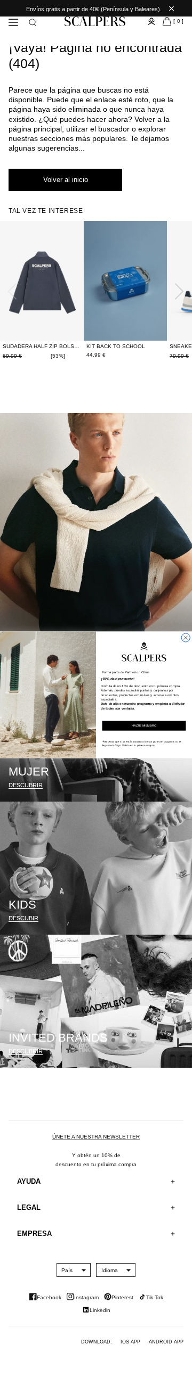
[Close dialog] (185, 637)
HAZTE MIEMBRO (144, 725)
